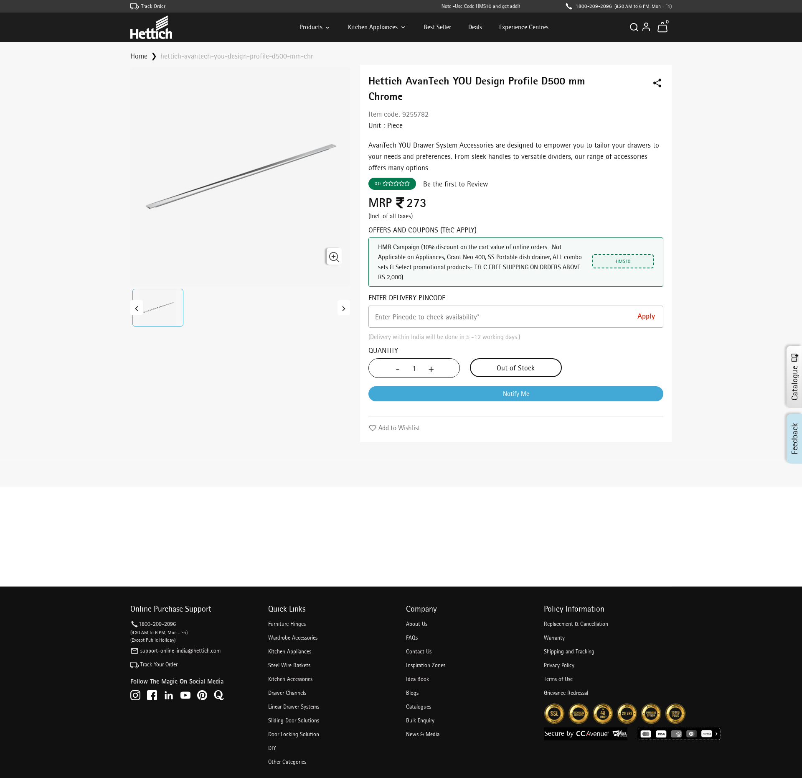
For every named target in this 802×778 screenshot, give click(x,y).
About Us (416, 623)
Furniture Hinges (287, 623)
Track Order (153, 6)
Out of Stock (516, 367)
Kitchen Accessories (290, 679)
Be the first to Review (455, 183)
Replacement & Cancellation (576, 623)
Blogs (412, 692)
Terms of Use (558, 679)
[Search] (634, 27)
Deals (475, 27)
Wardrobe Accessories (292, 637)
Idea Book (417, 679)
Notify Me (516, 394)
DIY (272, 748)
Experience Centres (523, 27)
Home (138, 55)
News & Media (422, 734)
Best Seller (437, 27)
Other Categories (287, 761)
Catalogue (794, 383)
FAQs (412, 637)
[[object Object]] (136, 308)
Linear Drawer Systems (293, 706)
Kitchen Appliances (373, 27)
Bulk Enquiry (420, 720)
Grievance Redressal (566, 692)
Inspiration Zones (425, 665)
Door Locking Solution (293, 734)
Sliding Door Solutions (293, 720)
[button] (157, 308)
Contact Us (418, 651)
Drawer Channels (287, 692)
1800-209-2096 (594, 6)
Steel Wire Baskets (289, 665)
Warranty (554, 637)
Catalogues (418, 706)
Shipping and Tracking (569, 651)
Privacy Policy (559, 665)
